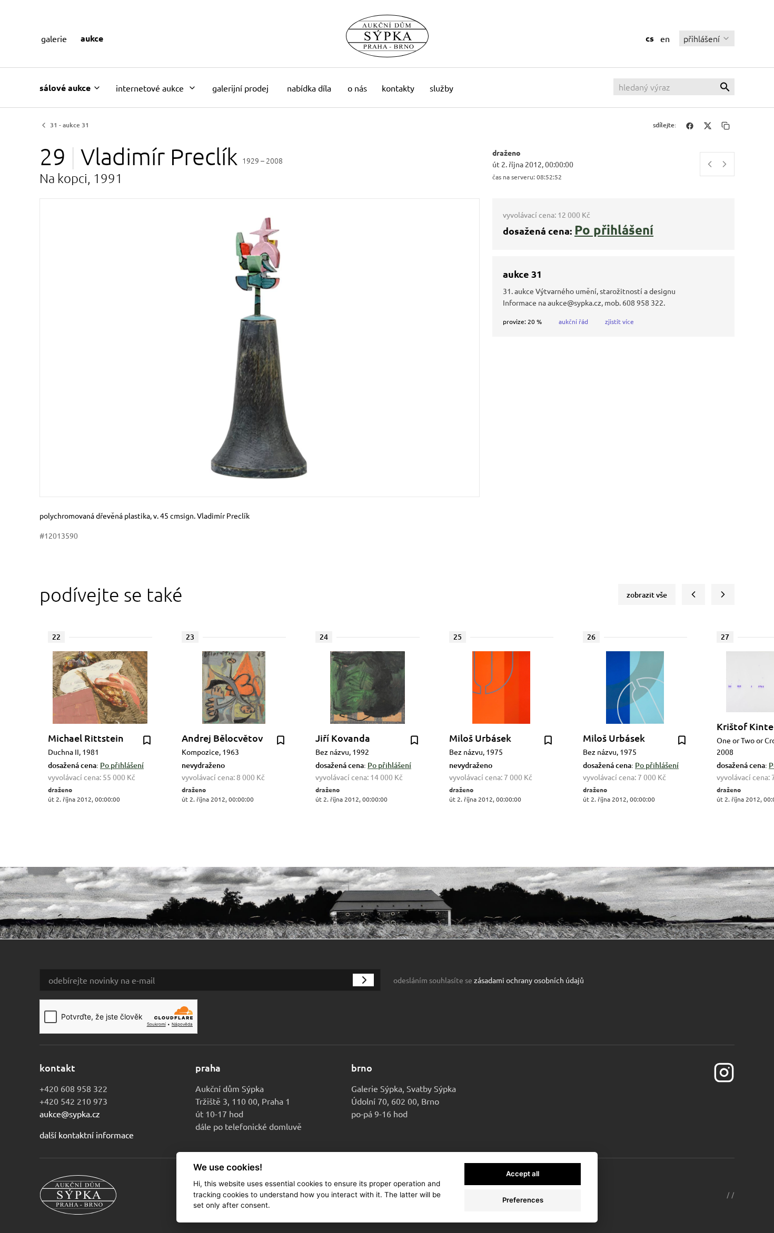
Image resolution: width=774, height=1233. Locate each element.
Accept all (522, 1173)
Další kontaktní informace (86, 1134)
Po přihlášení (613, 229)
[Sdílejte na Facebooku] (690, 125)
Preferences (522, 1200)
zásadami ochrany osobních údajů (529, 980)
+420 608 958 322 (73, 1088)
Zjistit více (619, 321)
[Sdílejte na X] (707, 125)
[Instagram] (724, 1071)
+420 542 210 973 (73, 1101)
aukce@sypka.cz (69, 1113)
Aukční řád (573, 321)
